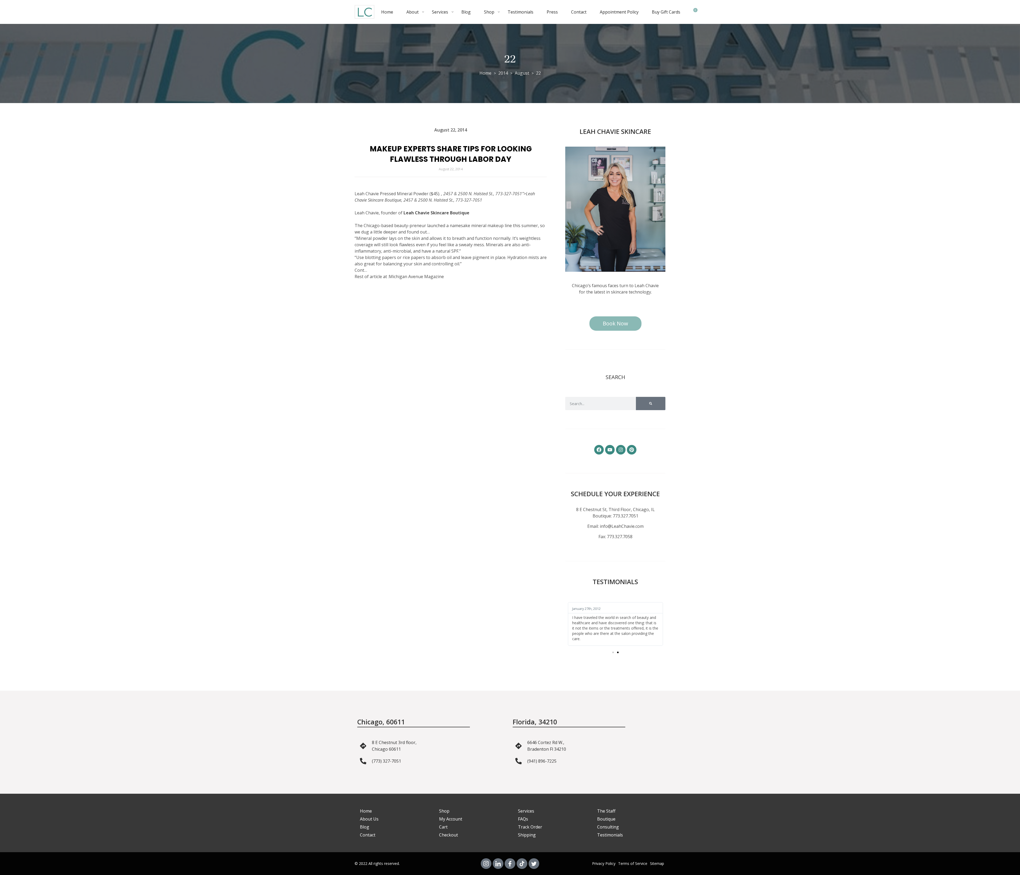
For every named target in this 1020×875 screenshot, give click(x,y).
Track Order (530, 827)
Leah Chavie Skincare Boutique (436, 213)
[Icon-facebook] (510, 863)
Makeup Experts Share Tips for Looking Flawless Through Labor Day (451, 154)
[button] (613, 652)
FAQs (523, 819)
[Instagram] (621, 450)
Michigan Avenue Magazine (416, 276)
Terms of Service (632, 863)
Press (552, 12)
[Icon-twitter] (534, 863)
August (522, 73)
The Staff (606, 811)
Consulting (608, 827)
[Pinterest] (631, 450)
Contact (578, 12)
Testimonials (520, 12)
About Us (369, 819)
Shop (489, 12)
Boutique (606, 819)
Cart (443, 827)
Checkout (448, 835)
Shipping (527, 835)
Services (440, 12)
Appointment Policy (619, 12)
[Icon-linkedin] (498, 863)
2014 (503, 73)
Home (387, 12)
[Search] (650, 403)
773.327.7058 (619, 537)
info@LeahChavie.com (622, 526)
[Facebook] (599, 450)
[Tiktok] (522, 863)
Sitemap (657, 863)
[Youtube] (610, 450)
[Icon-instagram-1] (486, 863)
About (412, 12)
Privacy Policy (603, 863)
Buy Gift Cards (666, 12)
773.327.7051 (625, 516)
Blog (466, 12)
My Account (450, 819)
